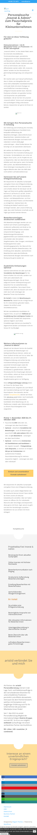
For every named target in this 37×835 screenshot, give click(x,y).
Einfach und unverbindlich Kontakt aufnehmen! (18, 473)
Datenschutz (8, 811)
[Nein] (9, 834)
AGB (5, 809)
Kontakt (6, 816)
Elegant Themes (17, 822)
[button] (3, 777)
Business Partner (9, 814)
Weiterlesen (4, 834)
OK (34, 831)
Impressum (7, 807)
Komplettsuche (14, 395)
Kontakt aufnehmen (18, 765)
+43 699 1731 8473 (13, 1)
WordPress (7, 824)
